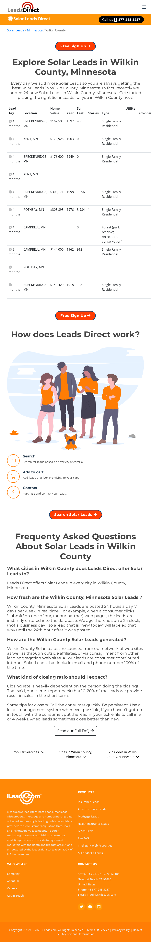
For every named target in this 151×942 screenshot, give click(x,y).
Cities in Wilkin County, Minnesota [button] (75, 754)
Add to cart (33, 472)
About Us (13, 881)
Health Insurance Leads (93, 824)
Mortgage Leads (88, 816)
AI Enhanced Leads (90, 853)
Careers (12, 888)
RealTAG (83, 838)
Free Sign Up (73, 46)
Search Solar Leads (74, 514)
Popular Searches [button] (26, 752)
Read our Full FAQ (73, 730)
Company (13, 874)
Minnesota (35, 30)
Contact (30, 488)
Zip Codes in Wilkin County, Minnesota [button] (122, 754)
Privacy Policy (121, 930)
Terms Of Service (98, 930)
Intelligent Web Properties (95, 845)
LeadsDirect (85, 831)
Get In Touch (15, 895)
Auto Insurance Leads (92, 809)
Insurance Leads (88, 802)
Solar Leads (15, 30)
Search (29, 456)
